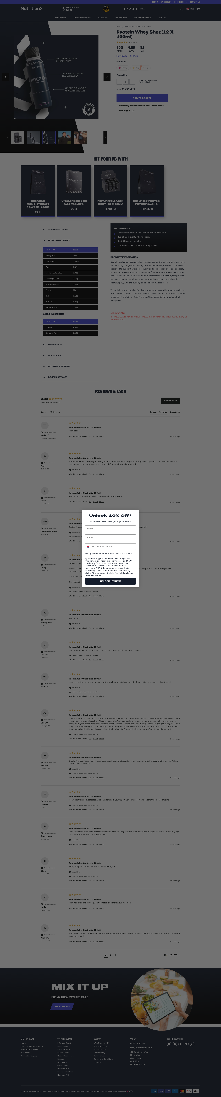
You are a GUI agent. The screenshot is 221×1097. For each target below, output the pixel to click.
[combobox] (89, 547)
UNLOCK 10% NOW (110, 581)
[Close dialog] (136, 513)
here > (128, 553)
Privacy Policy (96, 575)
